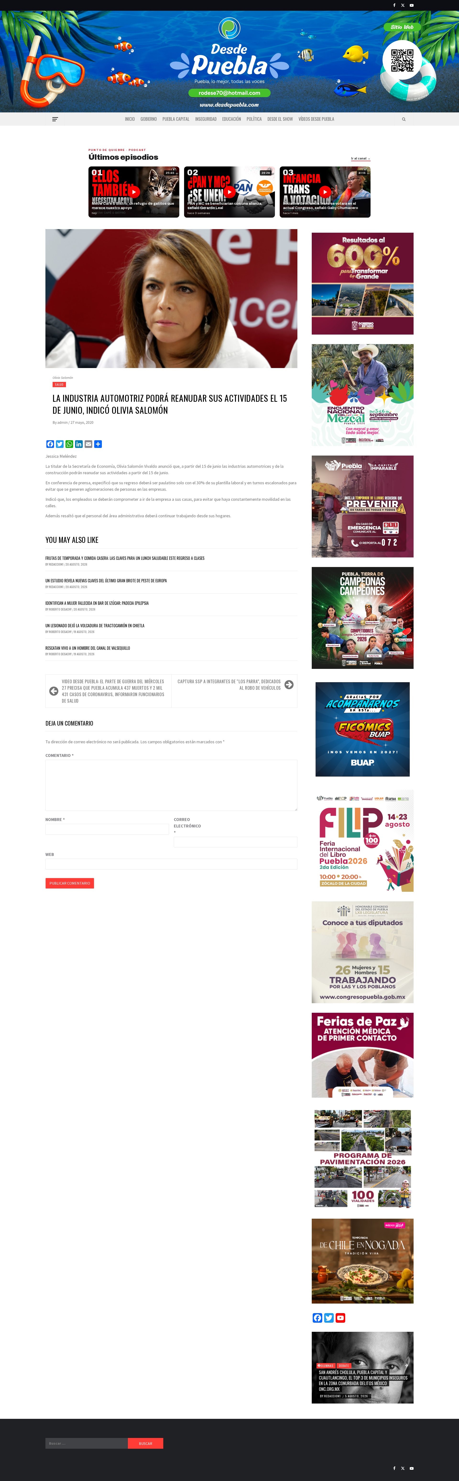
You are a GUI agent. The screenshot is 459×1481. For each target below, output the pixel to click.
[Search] (404, 119)
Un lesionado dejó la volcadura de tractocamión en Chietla (94, 625)
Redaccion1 (56, 564)
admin (62, 422)
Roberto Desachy (60, 609)
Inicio (130, 119)
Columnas (326, 1366)
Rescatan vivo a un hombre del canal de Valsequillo (87, 648)
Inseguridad (206, 119)
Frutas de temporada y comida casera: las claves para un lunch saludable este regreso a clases (124, 558)
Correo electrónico (186, 826)
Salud (59, 384)
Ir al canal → (361, 158)
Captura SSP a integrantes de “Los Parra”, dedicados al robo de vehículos (229, 684)
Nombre (55, 819)
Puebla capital (176, 119)
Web (49, 854)
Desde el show (280, 119)
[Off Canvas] (55, 119)
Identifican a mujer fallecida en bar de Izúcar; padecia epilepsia (97, 603)
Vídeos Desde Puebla (316, 119)
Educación (231, 119)
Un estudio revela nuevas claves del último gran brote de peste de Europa (106, 581)
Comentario (59, 755)
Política (254, 119)
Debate (344, 1366)
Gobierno (149, 119)
